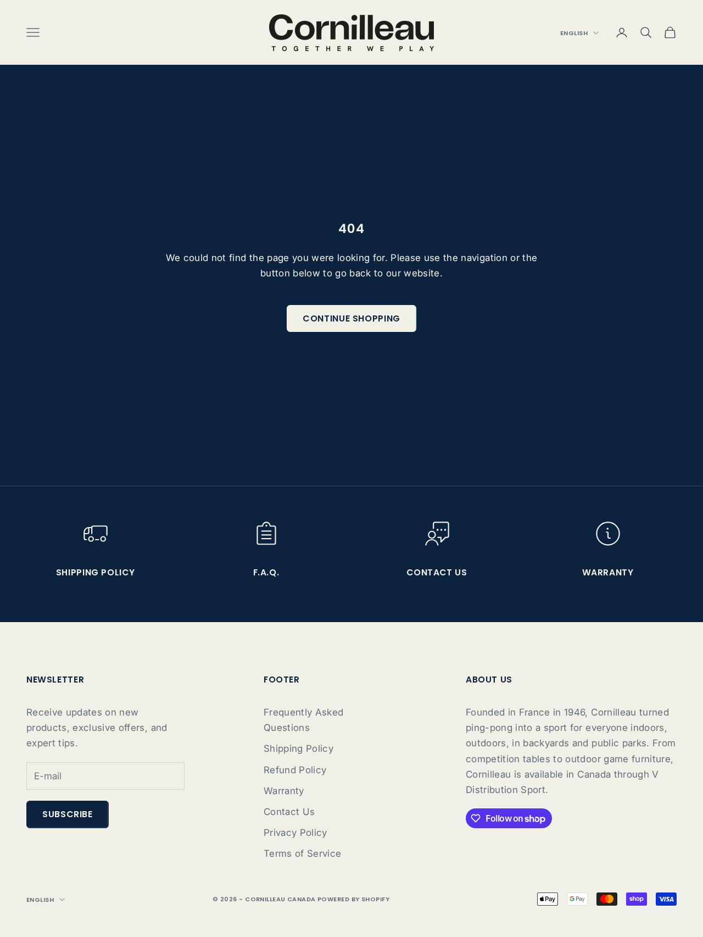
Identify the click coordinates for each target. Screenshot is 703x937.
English (574, 33)
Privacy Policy (295, 832)
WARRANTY (608, 572)
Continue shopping (351, 318)
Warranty (284, 790)
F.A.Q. (266, 572)
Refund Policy (295, 769)
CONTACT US (436, 572)
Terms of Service (302, 853)
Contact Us (289, 811)
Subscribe (67, 814)
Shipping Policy (95, 572)
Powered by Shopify (353, 899)
